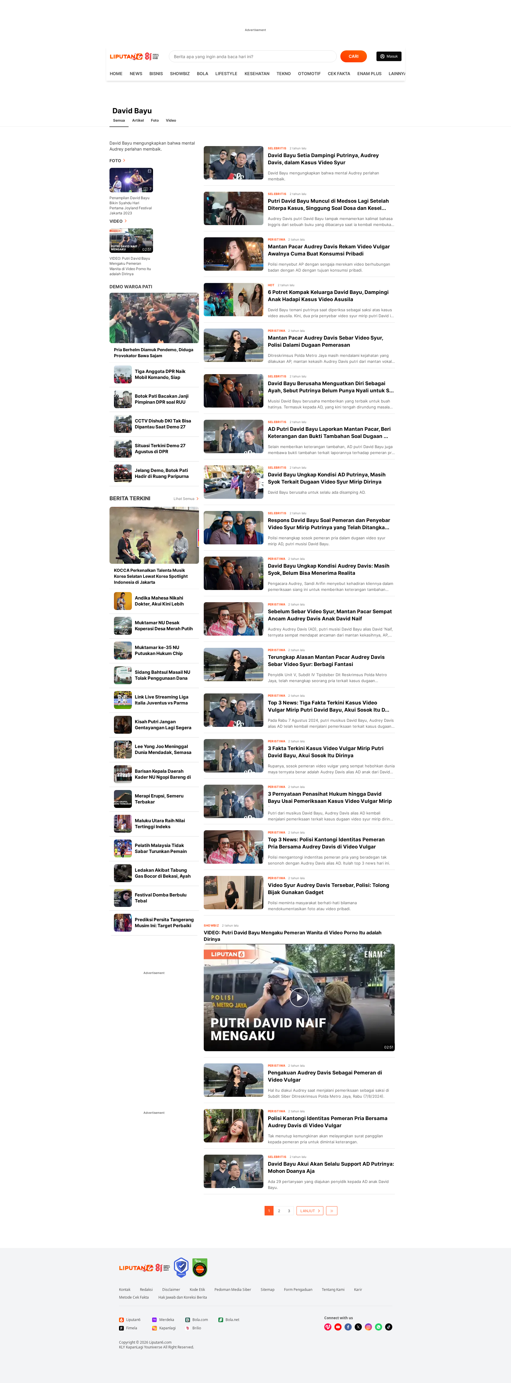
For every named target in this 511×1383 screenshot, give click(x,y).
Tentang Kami (333, 1289)
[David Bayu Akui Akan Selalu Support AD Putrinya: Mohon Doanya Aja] (233, 1171)
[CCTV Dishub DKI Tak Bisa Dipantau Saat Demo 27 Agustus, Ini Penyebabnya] (123, 424)
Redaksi (146, 1289)
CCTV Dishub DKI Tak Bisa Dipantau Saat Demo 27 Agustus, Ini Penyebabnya (163, 427)
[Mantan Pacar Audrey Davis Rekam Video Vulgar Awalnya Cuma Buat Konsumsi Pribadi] (233, 254)
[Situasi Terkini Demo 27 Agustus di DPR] (123, 449)
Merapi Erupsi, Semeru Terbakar (159, 799)
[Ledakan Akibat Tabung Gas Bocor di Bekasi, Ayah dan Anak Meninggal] (123, 873)
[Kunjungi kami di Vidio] (327, 1327)
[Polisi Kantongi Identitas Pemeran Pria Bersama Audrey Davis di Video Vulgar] (233, 1125)
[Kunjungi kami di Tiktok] (388, 1327)
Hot (271, 285)
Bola (202, 73)
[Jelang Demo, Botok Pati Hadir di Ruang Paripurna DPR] (123, 473)
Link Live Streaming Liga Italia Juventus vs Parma (162, 700)
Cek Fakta (339, 73)
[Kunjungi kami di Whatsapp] (378, 1327)
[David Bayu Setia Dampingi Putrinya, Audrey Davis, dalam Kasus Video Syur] (233, 162)
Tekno (284, 73)
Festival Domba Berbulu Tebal (160, 898)
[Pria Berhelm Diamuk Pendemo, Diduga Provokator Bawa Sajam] (154, 318)
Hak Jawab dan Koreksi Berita (182, 1297)
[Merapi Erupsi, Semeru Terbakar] (123, 799)
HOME (116, 73)
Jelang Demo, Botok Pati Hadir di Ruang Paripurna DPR (162, 476)
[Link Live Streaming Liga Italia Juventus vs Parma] (123, 700)
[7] (131, 179)
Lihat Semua (184, 498)
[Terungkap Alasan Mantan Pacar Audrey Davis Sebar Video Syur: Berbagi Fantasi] (233, 664)
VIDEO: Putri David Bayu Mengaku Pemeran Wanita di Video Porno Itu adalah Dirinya (130, 266)
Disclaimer (171, 1289)
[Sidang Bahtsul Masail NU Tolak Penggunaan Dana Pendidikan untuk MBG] (123, 675)
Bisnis (156, 73)
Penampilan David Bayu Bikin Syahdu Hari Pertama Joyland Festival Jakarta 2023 (130, 205)
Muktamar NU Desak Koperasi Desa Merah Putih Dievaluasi (164, 628)
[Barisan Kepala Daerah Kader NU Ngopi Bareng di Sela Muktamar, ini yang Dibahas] (123, 774)
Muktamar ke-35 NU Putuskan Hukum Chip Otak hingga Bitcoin (159, 653)
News (136, 73)
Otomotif (309, 73)
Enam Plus (369, 73)
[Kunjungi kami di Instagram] (368, 1327)
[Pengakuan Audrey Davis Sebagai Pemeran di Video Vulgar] (233, 1080)
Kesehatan (257, 73)
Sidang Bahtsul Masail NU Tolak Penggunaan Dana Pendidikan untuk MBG (162, 678)
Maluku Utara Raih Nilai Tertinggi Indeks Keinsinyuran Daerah (160, 826)
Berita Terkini (129, 498)
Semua (119, 120)
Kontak (124, 1289)
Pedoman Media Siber (232, 1289)
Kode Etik (197, 1289)
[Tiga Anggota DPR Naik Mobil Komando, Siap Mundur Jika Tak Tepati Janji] (123, 374)
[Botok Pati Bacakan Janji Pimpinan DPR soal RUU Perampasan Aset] (123, 399)
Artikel (138, 120)
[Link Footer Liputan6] (144, 1268)
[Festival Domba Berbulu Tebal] (123, 898)
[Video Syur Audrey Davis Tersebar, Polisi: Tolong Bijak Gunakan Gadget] (233, 892)
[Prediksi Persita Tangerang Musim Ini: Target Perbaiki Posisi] (123, 923)
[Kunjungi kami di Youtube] (338, 1327)
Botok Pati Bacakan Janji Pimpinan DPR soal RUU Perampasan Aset (162, 402)
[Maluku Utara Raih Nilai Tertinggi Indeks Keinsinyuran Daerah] (123, 824)
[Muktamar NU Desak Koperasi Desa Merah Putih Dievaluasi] (123, 626)
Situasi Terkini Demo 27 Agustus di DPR (160, 448)
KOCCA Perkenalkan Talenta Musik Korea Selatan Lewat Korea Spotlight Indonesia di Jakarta (151, 576)
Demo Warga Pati (130, 286)
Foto (155, 120)
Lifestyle (226, 73)
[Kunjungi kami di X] (358, 1327)
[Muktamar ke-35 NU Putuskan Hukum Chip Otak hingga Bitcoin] (123, 650)
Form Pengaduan (298, 1289)
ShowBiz (180, 73)
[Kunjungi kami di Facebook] (348, 1327)
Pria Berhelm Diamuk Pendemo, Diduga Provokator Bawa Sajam (153, 352)
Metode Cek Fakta (134, 1297)
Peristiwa (276, 239)
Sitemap (267, 1289)
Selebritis (277, 148)
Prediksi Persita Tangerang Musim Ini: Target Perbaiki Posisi (164, 925)
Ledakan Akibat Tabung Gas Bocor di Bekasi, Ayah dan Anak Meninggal (163, 876)
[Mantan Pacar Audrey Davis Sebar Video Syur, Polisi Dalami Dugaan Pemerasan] (233, 345)
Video (171, 120)
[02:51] (131, 240)
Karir (358, 1289)
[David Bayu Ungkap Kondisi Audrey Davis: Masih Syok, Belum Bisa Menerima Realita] (233, 573)
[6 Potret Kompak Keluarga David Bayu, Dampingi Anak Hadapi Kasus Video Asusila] (233, 299)
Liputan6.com (160, 1342)
